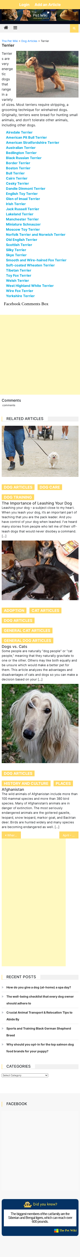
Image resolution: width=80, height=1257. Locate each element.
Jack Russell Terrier (22, 209)
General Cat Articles (27, 630)
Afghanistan (13, 789)
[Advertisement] (40, 355)
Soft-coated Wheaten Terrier (30, 265)
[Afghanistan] (40, 723)
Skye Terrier (16, 255)
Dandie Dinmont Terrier (25, 188)
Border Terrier (18, 163)
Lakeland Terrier (19, 214)
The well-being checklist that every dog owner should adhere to (40, 1000)
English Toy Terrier (22, 193)
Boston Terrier (18, 168)
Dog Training (18, 497)
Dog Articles (18, 487)
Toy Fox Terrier (18, 275)
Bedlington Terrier (21, 153)
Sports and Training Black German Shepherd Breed (38, 1032)
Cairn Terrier (17, 178)
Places (63, 783)
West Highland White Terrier (30, 285)
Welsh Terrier (17, 280)
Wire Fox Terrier (19, 291)
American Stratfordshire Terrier (32, 142)
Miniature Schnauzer (23, 224)
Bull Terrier (15, 173)
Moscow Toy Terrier (23, 229)
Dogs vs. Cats (14, 646)
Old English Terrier (21, 239)
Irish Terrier (16, 204)
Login (24, 4)
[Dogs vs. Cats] (40, 570)
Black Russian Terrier (24, 158)
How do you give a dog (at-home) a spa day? (38, 987)
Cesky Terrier (17, 183)
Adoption (14, 610)
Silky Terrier (16, 250)
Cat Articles (45, 610)
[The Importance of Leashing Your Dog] (40, 451)
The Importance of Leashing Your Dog (37, 503)
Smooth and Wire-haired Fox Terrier (36, 260)
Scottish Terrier (19, 245)
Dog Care (50, 487)
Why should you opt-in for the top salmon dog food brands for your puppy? (40, 1048)
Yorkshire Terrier (20, 296)
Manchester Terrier (22, 219)
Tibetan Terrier (18, 270)
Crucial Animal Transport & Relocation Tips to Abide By (39, 1016)
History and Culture (26, 783)
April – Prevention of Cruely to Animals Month (71, 835)
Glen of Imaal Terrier (23, 199)
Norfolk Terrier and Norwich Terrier (35, 234)
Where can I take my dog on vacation (14, 835)
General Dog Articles (27, 640)
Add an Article (48, 4)
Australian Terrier (21, 147)
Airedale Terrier (19, 132)
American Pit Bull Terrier (26, 137)
